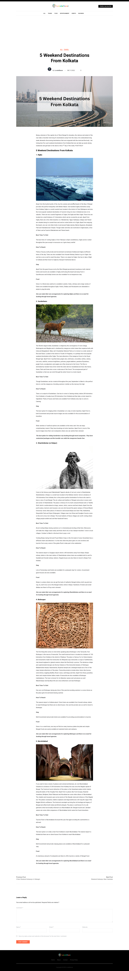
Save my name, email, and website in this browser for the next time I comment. (43, 936)
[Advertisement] (64, 32)
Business (81, 13)
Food (56, 13)
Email (51, 927)
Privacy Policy (74, 960)
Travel (50, 13)
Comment (19, 908)
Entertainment (64, 13)
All (44, 13)
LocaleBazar (59, 70)
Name (18, 927)
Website (84, 927)
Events (74, 13)
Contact (65, 960)
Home (53, 960)
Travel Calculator (105, 6)
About (59, 960)
